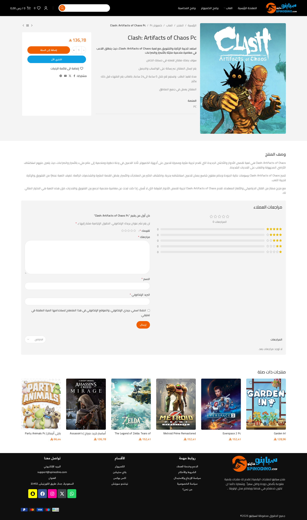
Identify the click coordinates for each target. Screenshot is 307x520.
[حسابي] (45, 8)
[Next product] (23, 26)
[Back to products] (27, 26)
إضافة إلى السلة (48, 50)
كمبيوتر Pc (156, 25)
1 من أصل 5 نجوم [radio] (134, 230)
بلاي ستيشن (119, 472)
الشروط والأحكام (187, 472)
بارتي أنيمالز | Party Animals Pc (43, 433)
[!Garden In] (266, 404)
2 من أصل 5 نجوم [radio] (131, 230)
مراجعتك (144, 237)
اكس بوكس (119, 478)
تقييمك (145, 230)
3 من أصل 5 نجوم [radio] (128, 230)
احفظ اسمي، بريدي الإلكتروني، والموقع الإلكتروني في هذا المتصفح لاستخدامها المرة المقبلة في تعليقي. (90, 313)
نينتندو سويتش (119, 483)
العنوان (52, 478)
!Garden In (280, 433)
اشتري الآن (56, 59)
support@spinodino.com (52, 472)
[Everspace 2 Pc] (221, 404)
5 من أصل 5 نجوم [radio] (122, 230)
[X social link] (70, 76)
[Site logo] (281, 7)
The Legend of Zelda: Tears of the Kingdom (133, 435)
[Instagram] (52, 493)
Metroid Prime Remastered (179, 433)
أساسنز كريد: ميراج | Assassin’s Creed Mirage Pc (88, 435)
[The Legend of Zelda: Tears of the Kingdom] (131, 404)
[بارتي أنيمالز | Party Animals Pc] (41, 404)
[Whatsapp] (71, 493)
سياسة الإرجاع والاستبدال (187, 478)
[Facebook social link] (74, 76)
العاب (169, 25)
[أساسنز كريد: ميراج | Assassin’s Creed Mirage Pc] (86, 404)
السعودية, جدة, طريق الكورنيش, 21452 (52, 483)
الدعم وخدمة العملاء (187, 466)
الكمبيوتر (120, 466)
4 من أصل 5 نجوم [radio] (125, 230)
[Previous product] (32, 26)
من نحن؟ (187, 489)
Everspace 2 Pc (232, 433)
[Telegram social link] (60, 76)
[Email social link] (65, 76)
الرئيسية (192, 25)
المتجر (180, 25)
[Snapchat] (32, 493)
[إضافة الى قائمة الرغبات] (250, 383)
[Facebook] (42, 493)
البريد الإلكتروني (140, 294)
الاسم (145, 279)
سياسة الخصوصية (187, 483)
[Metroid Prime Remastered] (176, 404)
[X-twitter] (62, 493)
